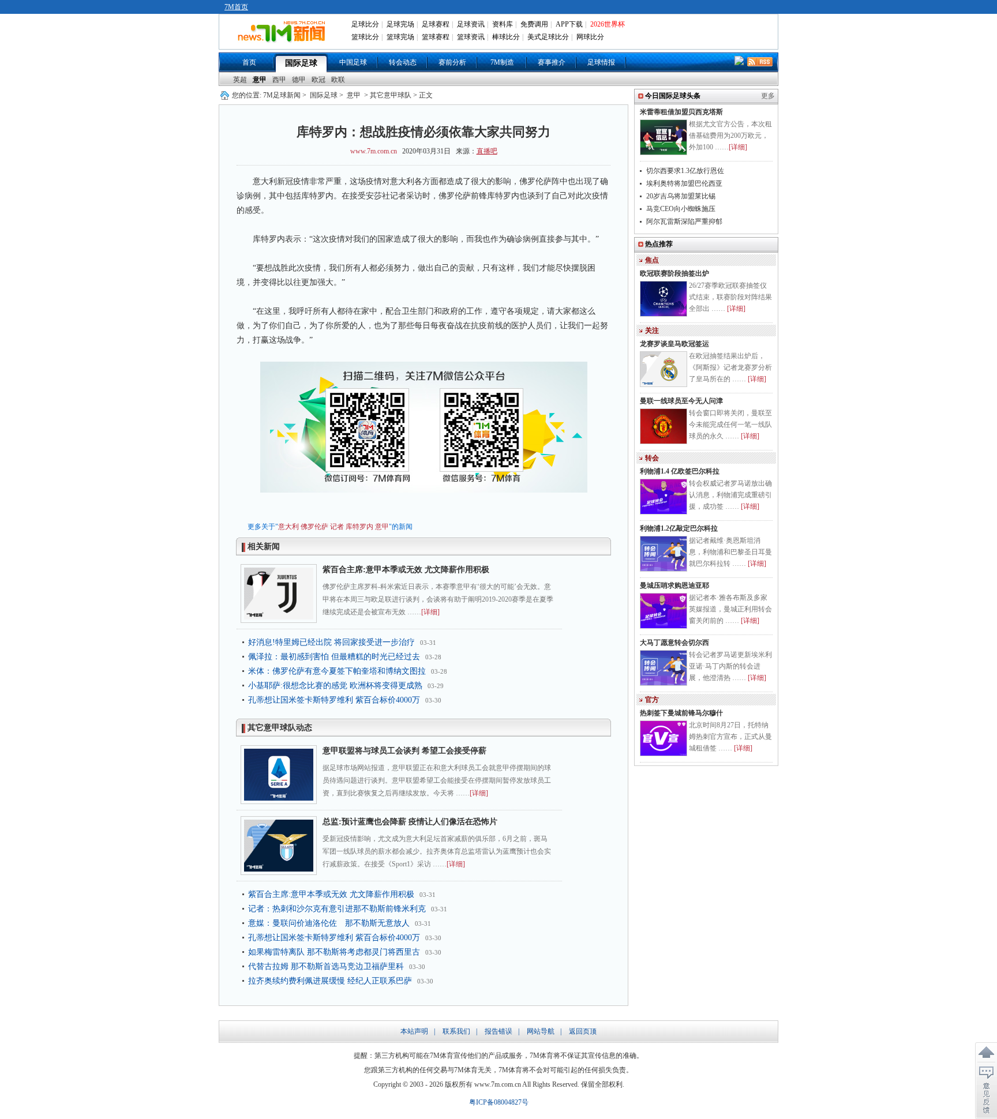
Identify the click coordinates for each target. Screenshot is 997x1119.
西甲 (279, 80)
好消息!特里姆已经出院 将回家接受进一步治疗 (331, 642)
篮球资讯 (471, 37)
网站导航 (540, 1031)
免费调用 (534, 24)
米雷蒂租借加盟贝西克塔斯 (681, 112)
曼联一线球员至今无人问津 (681, 401)
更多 (768, 96)
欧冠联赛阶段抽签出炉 (674, 273)
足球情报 (601, 62)
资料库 (502, 24)
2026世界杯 (607, 24)
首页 (249, 62)
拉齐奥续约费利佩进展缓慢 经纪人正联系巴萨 (330, 981)
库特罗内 (359, 527)
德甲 (299, 80)
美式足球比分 (548, 37)
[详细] (430, 612)
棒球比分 (506, 37)
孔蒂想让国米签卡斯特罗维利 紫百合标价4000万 (334, 700)
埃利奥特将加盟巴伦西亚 (684, 183)
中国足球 (353, 62)
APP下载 (569, 24)
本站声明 (414, 1031)
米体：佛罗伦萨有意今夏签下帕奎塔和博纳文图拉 (337, 671)
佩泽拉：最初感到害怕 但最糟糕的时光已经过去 (334, 656)
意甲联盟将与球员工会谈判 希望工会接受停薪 (404, 750)
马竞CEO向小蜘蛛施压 (680, 209)
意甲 (260, 80)
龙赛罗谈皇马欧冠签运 (674, 344)
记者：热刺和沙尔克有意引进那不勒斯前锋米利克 (337, 908)
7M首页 (236, 7)
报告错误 (498, 1031)
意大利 (288, 527)
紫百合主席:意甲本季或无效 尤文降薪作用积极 (406, 569)
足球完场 (400, 24)
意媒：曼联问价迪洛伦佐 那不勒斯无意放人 (329, 923)
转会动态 (403, 62)
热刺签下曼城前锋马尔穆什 (681, 713)
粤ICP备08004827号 (499, 1102)
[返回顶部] (986, 1052)
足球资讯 (471, 24)
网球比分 (590, 37)
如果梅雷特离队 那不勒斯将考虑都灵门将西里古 (334, 952)
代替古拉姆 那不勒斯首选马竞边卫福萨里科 (326, 966)
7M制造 (502, 62)
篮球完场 (400, 37)
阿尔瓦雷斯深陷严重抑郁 (684, 221)
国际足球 (301, 63)
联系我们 (456, 1031)
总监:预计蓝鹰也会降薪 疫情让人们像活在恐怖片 (410, 821)
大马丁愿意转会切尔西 (674, 643)
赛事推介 (551, 62)
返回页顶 (583, 1031)
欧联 (338, 80)
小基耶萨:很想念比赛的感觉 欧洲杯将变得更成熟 (335, 685)
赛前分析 (452, 62)
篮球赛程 (435, 37)
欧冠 (318, 80)
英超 (240, 80)
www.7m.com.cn (373, 151)
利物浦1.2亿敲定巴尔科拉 (679, 528)
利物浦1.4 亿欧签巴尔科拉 (679, 471)
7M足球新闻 (282, 95)
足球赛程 (435, 24)
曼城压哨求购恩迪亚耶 (674, 585)
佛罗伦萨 (314, 527)
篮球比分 (365, 37)
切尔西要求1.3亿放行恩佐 (685, 171)
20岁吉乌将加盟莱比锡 (680, 196)
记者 (337, 527)
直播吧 (487, 151)
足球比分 (365, 24)
